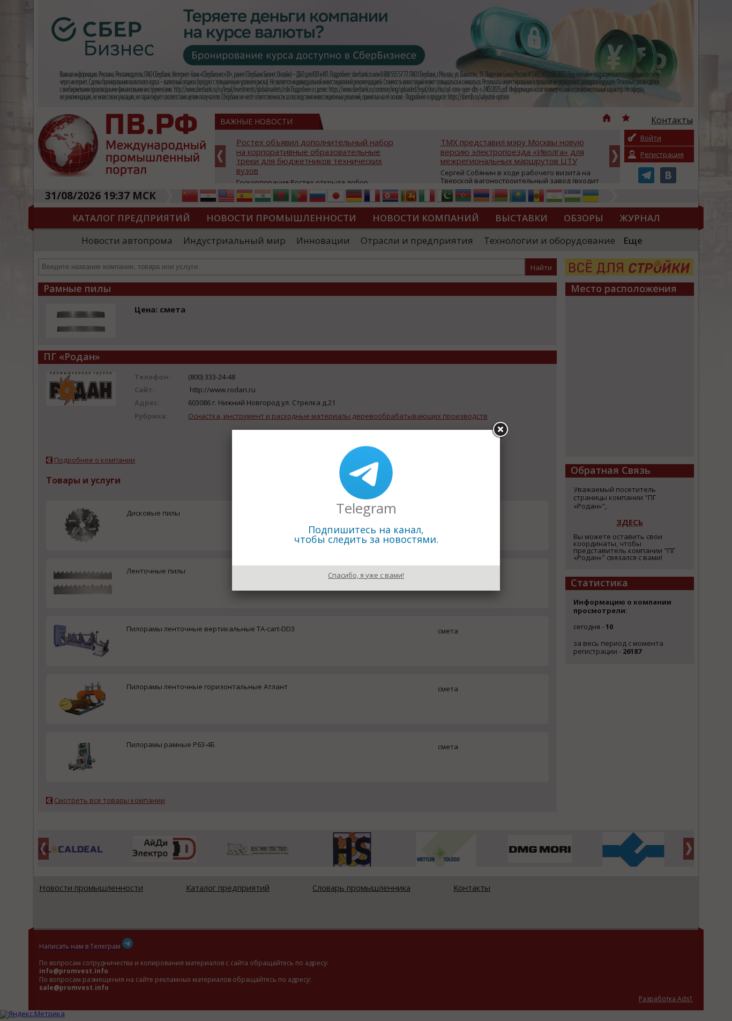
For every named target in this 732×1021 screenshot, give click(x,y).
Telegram (366, 508)
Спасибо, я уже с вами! (366, 575)
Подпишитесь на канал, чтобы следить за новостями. (366, 534)
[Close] (500, 429)
